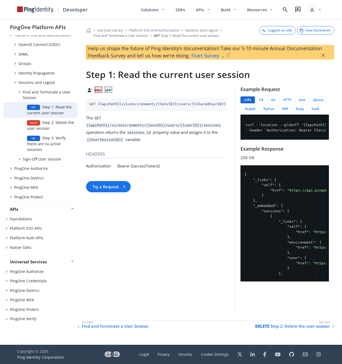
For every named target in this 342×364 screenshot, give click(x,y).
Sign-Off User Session (42, 159)
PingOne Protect (28, 196)
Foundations (21, 218)
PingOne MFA (26, 187)
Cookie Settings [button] (215, 354)
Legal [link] (144, 354)
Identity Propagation (36, 73)
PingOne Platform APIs (38, 27)
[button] (314, 9)
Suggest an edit (280, 30)
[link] (35, 9)
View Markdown (318, 30)
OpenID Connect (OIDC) (39, 44)
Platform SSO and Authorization (154, 30)
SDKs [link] (180, 9)
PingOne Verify (23, 318)
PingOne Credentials (28, 280)
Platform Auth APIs (26, 237)
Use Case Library (110, 30)
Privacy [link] (163, 354)
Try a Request (105, 186)
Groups (25, 63)
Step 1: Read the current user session (49, 109)
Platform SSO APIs (26, 228)
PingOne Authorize (31, 168)
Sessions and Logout (36, 82)
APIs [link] (203, 9)
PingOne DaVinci (29, 178)
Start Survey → (208, 55)
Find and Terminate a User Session (47, 94)
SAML (23, 54)
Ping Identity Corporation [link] (40, 357)
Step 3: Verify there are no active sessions (46, 143)
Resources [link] (260, 9)
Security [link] (185, 354)
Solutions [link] (153, 9)
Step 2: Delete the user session (50, 125)
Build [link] (228, 9)
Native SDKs (21, 247)
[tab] (247, 99)
